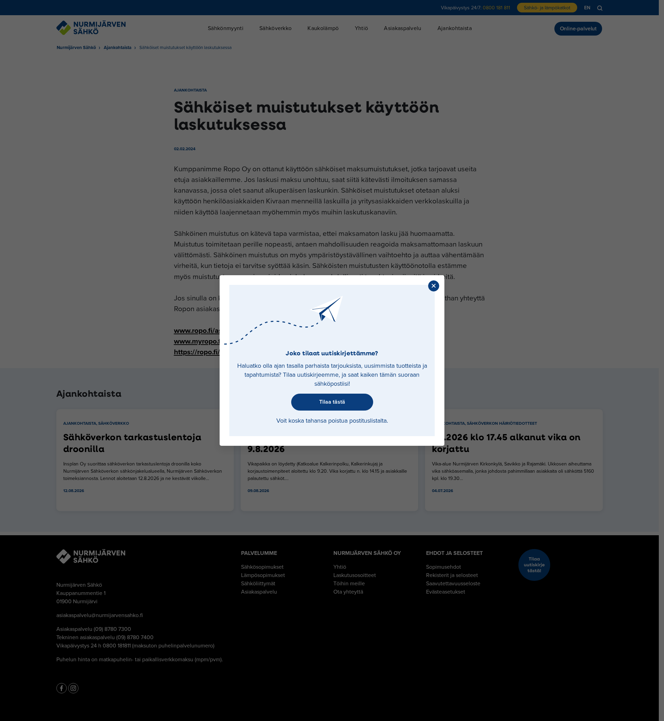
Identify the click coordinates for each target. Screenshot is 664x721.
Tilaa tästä (332, 402)
